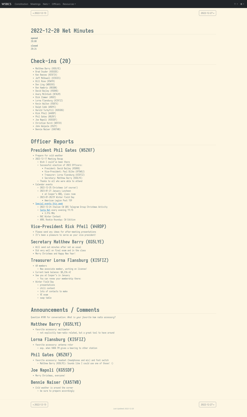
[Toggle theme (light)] (242, 4)
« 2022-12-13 (39, 13)
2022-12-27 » (207, 13)
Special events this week (49, 203)
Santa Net (45, 210)
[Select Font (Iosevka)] (236, 4)
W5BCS (6, 4)
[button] (46, 4)
